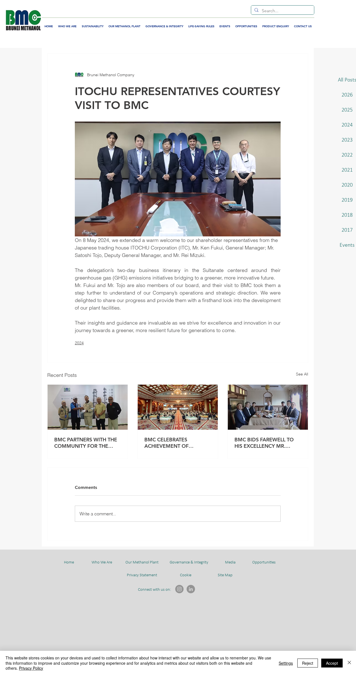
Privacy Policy (31, 668)
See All (302, 374)
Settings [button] (286, 663)
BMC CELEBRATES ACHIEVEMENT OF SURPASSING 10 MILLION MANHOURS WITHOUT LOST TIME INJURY (174, 442)
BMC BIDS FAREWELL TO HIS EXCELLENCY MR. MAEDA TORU (264, 442)
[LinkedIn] (191, 589)
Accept (332, 663)
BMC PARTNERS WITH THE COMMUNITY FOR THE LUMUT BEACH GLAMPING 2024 (86, 442)
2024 (79, 342)
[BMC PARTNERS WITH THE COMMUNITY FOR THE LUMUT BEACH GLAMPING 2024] (88, 407)
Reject (307, 663)
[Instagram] (179, 589)
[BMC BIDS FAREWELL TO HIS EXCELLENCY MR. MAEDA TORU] (268, 407)
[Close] (349, 663)
